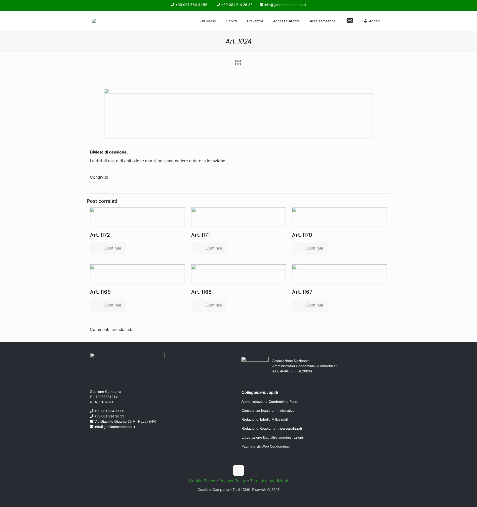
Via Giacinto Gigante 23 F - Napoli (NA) (124, 421)
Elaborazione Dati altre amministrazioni (272, 437)
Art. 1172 (100, 235)
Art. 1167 (302, 292)
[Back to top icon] (238, 470)
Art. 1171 (200, 235)
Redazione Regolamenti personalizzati (271, 428)
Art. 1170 (302, 235)
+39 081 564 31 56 (190, 4)
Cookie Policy (202, 480)
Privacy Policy (232, 480)
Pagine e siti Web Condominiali (265, 446)
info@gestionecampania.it (284, 4)
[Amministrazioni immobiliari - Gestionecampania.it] (94, 21)
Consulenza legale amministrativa (267, 410)
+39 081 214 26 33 (236, 4)
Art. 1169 (100, 292)
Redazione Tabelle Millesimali (264, 419)
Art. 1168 (201, 292)
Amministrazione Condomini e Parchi (270, 402)
